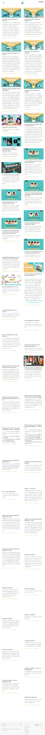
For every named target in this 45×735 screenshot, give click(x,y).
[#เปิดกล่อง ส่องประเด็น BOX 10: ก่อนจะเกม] (11, 13)
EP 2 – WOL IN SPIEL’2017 (9, 491)
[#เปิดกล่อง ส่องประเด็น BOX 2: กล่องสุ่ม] (34, 84)
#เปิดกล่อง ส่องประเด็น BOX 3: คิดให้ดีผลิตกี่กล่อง (11, 89)
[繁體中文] (42, 1)
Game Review (27, 730)
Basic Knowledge (28, 726)
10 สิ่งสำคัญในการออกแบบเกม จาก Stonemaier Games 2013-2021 (10, 258)
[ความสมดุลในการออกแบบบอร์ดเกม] (11, 167)
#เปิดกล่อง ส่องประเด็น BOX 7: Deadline (32, 52)
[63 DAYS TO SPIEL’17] (34, 605)
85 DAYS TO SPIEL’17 (7, 649)
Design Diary (27, 727)
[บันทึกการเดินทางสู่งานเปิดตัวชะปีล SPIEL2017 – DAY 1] (11, 541)
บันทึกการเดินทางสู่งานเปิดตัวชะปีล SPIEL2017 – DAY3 (10, 516)
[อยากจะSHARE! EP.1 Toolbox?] (34, 313)
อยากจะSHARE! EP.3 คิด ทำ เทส (10, 287)
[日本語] (43, 1)
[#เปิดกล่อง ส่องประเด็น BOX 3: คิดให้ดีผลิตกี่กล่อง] (11, 82)
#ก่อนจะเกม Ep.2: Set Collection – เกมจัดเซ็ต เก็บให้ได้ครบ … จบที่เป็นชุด (33, 426)
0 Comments (14, 38)
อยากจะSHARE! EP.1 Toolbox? (32, 320)
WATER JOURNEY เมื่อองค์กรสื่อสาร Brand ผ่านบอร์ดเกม (33, 274)
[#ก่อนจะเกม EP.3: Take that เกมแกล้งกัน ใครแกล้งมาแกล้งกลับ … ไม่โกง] (11, 390)
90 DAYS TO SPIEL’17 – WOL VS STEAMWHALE (33, 668)
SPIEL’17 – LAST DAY (30, 488)
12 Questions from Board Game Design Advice (10, 461)
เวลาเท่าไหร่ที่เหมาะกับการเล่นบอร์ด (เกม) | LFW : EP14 (33, 161)
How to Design (27, 731)
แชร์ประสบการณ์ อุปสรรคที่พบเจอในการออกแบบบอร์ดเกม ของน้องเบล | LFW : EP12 (33, 194)
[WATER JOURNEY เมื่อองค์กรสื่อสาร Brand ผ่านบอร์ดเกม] (34, 267)
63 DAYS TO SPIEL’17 (30, 615)
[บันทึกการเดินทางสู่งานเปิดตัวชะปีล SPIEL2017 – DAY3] (11, 508)
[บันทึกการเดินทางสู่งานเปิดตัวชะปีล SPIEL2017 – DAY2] (34, 511)
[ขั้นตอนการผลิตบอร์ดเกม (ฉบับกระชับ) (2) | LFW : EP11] (11, 194)
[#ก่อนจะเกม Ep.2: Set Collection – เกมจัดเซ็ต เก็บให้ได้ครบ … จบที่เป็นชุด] (34, 418)
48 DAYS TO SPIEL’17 (7, 588)
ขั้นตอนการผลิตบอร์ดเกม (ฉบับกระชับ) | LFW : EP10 (32, 223)
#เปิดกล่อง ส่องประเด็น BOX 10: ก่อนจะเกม (10, 20)
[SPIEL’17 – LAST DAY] (34, 481)
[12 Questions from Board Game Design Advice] (11, 453)
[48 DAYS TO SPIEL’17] (11, 578)
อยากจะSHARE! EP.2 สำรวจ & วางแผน (9, 310)
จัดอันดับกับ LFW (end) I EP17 (9, 127)
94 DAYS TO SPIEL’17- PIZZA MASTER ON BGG (9, 681)
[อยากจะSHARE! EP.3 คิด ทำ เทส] (11, 280)
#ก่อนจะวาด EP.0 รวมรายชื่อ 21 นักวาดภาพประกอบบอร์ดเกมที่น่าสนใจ (33, 368)
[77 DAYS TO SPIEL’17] (34, 631)
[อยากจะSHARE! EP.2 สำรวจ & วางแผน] (11, 303)
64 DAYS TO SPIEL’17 (7, 618)
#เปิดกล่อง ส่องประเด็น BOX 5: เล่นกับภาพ (11, 53)
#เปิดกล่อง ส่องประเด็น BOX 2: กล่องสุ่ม (32, 91)
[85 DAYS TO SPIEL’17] (11, 640)
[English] (40, 1)
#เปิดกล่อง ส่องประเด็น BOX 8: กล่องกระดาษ (32, 20)
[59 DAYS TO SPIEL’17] (34, 579)
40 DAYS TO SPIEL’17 (30, 555)
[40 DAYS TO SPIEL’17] (34, 545)
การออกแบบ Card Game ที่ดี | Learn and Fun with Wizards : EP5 (34, 252)
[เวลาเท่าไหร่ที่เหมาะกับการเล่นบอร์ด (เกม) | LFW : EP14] (34, 153)
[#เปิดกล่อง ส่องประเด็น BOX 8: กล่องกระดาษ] (34, 13)
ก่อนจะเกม (27, 430)
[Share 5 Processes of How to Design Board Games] (34, 338)
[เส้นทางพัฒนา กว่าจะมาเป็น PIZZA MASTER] (34, 454)
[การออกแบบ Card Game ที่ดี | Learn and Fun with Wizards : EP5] (34, 244)
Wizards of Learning (30, 284)
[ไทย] (39, 1)
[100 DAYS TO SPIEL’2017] (34, 688)
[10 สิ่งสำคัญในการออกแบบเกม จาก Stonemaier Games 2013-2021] (11, 250)
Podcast (26, 732)
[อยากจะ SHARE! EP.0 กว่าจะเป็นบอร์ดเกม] (11, 328)
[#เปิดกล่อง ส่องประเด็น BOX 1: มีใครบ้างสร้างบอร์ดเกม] (34, 118)
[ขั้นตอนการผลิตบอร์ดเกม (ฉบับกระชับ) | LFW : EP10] (34, 215)
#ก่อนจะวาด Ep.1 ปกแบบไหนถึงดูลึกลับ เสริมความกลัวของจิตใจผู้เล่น (33, 396)
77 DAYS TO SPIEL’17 (30, 641)
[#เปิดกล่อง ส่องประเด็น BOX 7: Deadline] (34, 45)
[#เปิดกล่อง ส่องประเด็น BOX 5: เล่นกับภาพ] (11, 47)
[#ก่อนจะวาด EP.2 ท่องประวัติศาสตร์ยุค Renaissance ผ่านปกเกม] (11, 359)
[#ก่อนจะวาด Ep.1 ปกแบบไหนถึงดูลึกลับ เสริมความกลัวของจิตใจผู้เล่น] (34, 389)
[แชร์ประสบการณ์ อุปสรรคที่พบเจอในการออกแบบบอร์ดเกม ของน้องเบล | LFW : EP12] (34, 185)
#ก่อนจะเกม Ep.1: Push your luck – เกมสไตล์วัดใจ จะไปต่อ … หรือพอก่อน (11, 428)
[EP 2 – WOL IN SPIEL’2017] (11, 482)
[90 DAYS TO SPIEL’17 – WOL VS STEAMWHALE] (34, 659)
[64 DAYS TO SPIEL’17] (11, 609)
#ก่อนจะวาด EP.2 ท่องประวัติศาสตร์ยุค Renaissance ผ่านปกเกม (10, 366)
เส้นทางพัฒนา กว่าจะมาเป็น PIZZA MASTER (33, 462)
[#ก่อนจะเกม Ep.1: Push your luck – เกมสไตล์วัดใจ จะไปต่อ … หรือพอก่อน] (11, 421)
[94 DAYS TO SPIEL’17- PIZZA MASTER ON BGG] (11, 671)
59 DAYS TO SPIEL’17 (30, 589)
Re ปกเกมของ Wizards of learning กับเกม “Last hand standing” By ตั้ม (9, 149)
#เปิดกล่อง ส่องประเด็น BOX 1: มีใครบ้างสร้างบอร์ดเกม (33, 125)
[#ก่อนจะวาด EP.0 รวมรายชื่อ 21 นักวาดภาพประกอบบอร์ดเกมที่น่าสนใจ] (34, 361)
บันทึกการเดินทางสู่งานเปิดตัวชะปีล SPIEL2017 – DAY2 (33, 519)
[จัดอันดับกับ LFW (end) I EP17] (11, 120)
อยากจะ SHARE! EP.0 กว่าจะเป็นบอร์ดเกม (10, 335)
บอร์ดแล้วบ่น (12, 463)
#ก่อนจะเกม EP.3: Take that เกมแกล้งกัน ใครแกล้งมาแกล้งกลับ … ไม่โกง (11, 398)
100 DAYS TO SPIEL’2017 (31, 697)
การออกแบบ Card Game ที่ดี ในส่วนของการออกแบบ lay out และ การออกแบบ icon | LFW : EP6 (11, 232)
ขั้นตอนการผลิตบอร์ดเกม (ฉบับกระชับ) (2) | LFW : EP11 (10, 202)
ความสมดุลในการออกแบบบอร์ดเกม (11, 175)
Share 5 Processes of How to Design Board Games (32, 345)
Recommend (27, 734)
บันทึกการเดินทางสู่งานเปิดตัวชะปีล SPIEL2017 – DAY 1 (10, 549)
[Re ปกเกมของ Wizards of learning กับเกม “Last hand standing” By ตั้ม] (11, 141)
